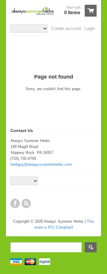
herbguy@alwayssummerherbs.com (41, 164)
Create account (66, 28)
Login (89, 28)
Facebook (15, 203)
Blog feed (26, 203)
